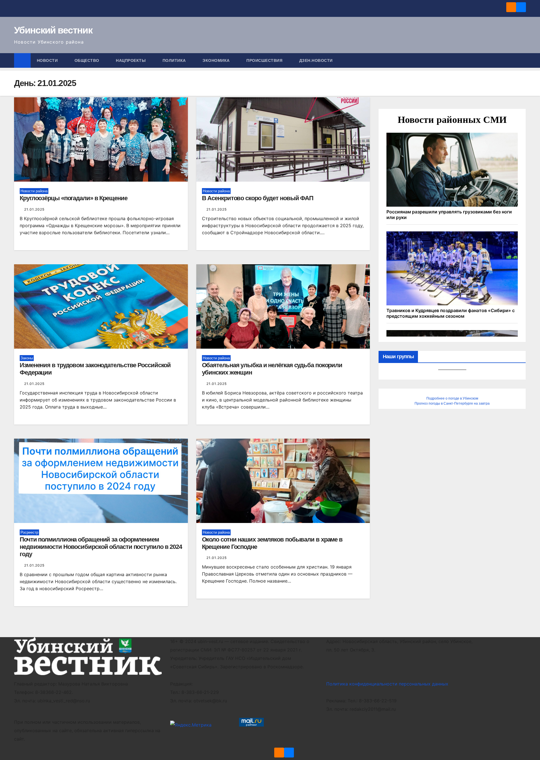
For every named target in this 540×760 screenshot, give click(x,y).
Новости (48, 60)
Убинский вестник (53, 30)
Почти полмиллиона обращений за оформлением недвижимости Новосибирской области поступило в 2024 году (101, 547)
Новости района (34, 191)
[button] (522, 60)
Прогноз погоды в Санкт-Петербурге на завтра (452, 403)
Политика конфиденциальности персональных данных (387, 684)
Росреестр (29, 532)
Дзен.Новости (316, 60)
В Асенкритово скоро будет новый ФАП (258, 198)
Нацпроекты (131, 60)
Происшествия (265, 60)
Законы (27, 358)
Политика (175, 60)
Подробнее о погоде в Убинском (452, 398)
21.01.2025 (34, 209)
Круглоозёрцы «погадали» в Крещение (73, 198)
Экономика (216, 60)
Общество (88, 60)
